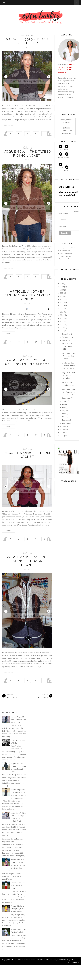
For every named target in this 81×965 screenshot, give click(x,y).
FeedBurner (67, 133)
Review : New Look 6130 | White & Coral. (18, 885)
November (66, 337)
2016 (61, 309)
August (64, 401)
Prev (5, 76)
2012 (61, 321)
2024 (62, 287)
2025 (62, 284)
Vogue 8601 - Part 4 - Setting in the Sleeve (68, 375)
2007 (62, 429)
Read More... (8, 125)
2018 (61, 302)
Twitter (66, 149)
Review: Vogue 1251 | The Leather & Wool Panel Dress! (18, 719)
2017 (61, 306)
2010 (61, 328)
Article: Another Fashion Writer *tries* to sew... (27, 295)
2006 (62, 433)
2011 (61, 325)
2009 (62, 331)
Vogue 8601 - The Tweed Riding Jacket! (68, 356)
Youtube (66, 170)
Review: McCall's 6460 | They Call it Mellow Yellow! (18, 909)
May (63, 411)
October (65, 340)
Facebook (60, 149)
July (63, 404)
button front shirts (27, 35)
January (65, 423)
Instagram (60, 159)
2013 (61, 318)
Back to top (72, 963)
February (65, 420)
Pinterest (66, 159)
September (66, 398)
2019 (61, 299)
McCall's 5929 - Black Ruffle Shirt (67, 346)
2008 (62, 426)
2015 (61, 312)
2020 (62, 296)
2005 (62, 436)
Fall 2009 (27, 148)
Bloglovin (60, 169)
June (64, 407)
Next (48, 76)
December (66, 334)
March (64, 417)
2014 (61, 315)
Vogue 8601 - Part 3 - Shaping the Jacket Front (27, 561)
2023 (62, 290)
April (64, 414)
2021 (61, 293)
